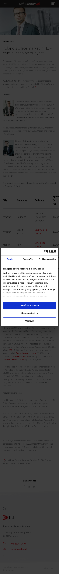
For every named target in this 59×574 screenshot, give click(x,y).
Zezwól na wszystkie (29, 305)
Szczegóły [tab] (28, 259)
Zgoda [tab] (10, 259)
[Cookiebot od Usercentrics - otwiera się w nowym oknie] (44, 251)
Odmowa (29, 321)
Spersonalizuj (28, 313)
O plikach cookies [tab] (47, 259)
